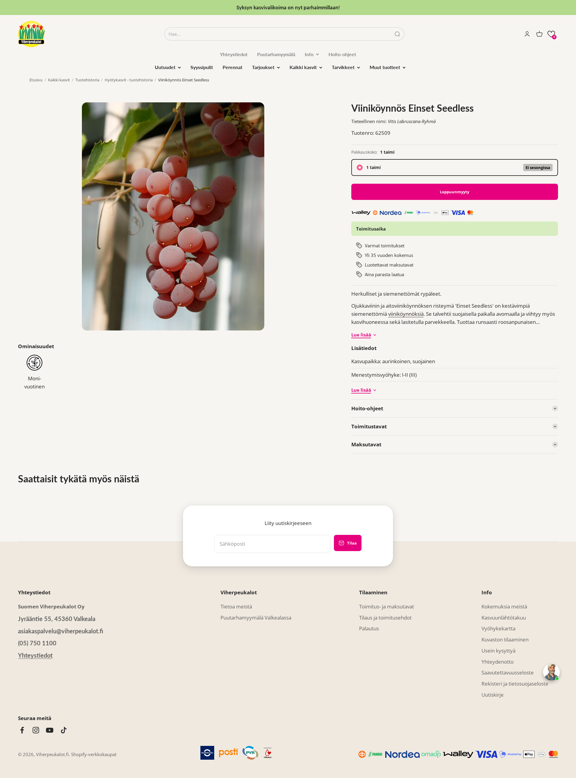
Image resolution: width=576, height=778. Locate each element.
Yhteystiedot (234, 54)
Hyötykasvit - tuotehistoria (129, 80)
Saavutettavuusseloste (508, 672)
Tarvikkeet (343, 67)
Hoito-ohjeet (342, 54)
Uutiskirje (493, 694)
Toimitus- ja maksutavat (386, 606)
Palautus (369, 628)
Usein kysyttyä (498, 650)
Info (309, 54)
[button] (551, 34)
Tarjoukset (263, 67)
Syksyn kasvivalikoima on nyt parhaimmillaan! (288, 7)
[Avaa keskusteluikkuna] (551, 672)
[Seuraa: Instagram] (36, 730)
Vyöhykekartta (498, 628)
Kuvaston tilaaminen (505, 639)
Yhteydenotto (498, 661)
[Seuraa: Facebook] (22, 730)
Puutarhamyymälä (276, 54)
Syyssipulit (201, 67)
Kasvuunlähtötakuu (504, 617)
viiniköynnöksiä (406, 313)
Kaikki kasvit (303, 67)
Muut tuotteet (385, 67)
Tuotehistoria (87, 80)
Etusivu (36, 80)
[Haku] (397, 34)
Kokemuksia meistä (504, 606)
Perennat (232, 67)
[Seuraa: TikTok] (64, 730)
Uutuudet (165, 67)
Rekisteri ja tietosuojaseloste (515, 683)
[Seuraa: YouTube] (50, 730)
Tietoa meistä (236, 606)
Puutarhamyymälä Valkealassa (255, 617)
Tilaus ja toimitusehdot (385, 617)
